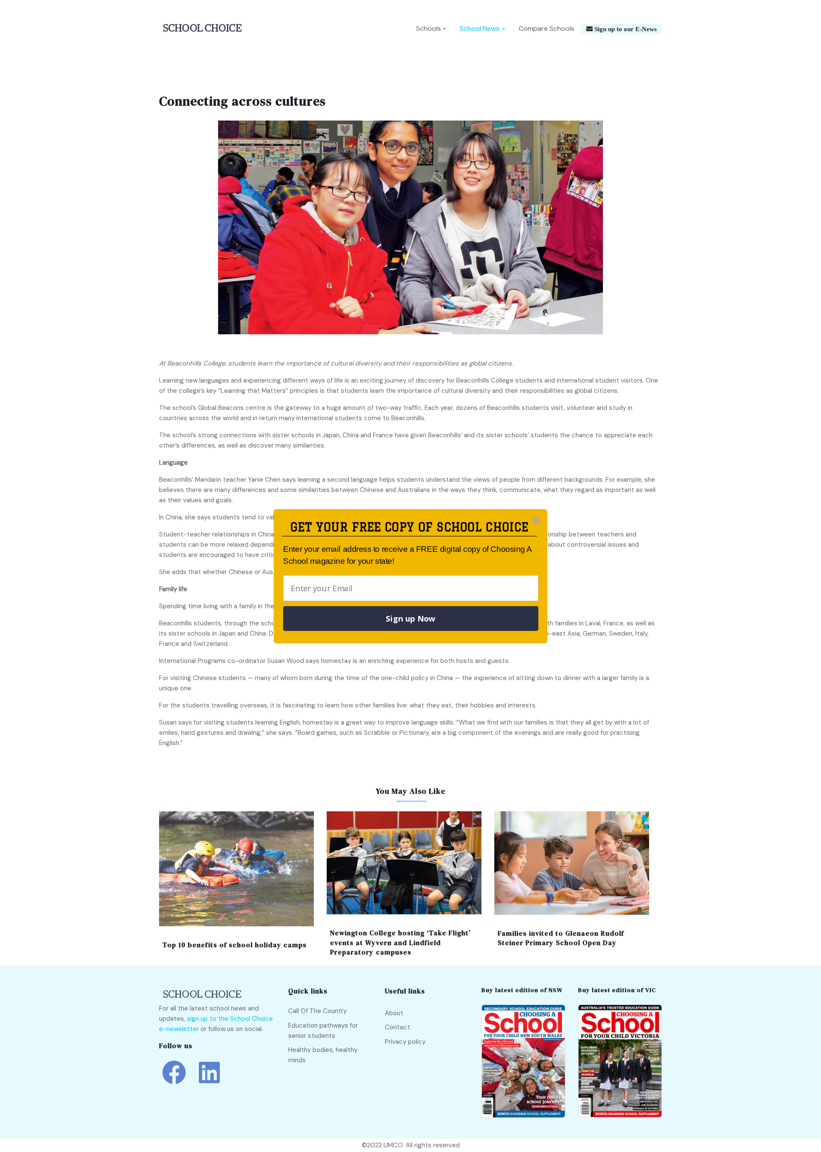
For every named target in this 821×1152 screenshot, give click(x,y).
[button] (409, 527)
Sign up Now (410, 618)
